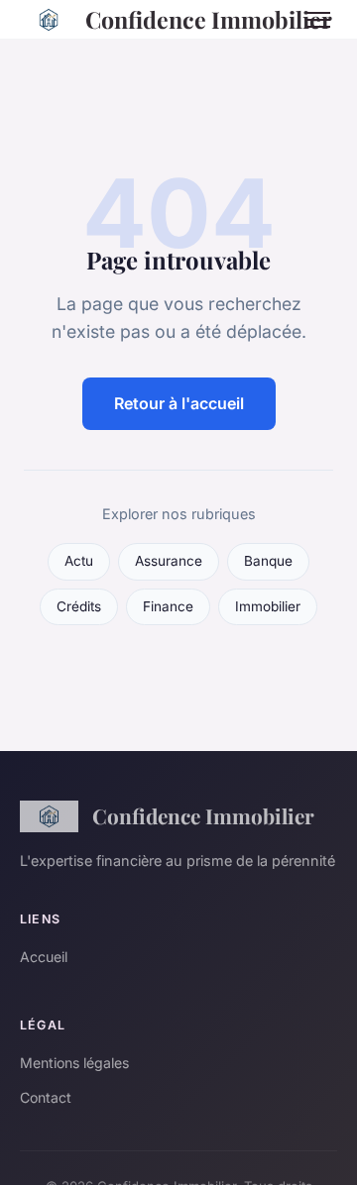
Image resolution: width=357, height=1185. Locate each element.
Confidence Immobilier (179, 19)
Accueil (43, 956)
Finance (168, 606)
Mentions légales (74, 1062)
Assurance (168, 561)
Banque (268, 561)
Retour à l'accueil (179, 403)
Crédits (79, 606)
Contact (45, 1097)
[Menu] (318, 20)
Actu (78, 561)
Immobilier (267, 606)
